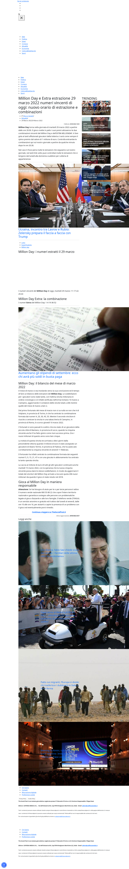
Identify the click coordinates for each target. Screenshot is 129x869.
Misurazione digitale (29, 792)
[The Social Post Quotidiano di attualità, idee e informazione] (73, 28)
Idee (23, 37)
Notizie (85, 109)
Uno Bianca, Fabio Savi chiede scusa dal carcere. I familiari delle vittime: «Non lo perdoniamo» (60, 553)
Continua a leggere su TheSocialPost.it (49, 512)
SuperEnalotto (26, 245)
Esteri (24, 41)
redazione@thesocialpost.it (62, 816)
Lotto (23, 243)
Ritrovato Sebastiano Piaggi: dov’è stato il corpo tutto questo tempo (95, 127)
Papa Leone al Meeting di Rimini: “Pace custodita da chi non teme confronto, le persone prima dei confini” (58, 617)
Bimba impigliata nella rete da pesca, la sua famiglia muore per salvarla (95, 192)
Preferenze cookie (28, 795)
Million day (25, 247)
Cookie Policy (31, 798)
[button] (4, 865)
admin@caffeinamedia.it (90, 806)
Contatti (25, 790)
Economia (25, 48)
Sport (24, 53)
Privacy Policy (22, 798)
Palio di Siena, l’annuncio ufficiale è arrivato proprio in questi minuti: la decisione (96, 143)
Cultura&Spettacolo (29, 51)
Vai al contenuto (23, 1)
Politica (24, 39)
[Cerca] (19, 14)
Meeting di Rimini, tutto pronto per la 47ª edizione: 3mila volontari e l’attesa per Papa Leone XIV (59, 753)
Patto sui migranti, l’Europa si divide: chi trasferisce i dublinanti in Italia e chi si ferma (60, 685)
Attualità (25, 46)
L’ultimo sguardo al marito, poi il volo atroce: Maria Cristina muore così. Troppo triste (96, 176)
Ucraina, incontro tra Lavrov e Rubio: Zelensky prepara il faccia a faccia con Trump (44, 233)
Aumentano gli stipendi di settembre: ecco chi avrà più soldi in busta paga (48, 374)
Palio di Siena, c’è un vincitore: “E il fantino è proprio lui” (95, 112)
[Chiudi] (21, 17)
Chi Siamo (25, 788)
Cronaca (25, 44)
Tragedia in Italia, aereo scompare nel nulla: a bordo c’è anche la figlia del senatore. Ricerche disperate (96, 158)
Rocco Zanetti (28, 116)
